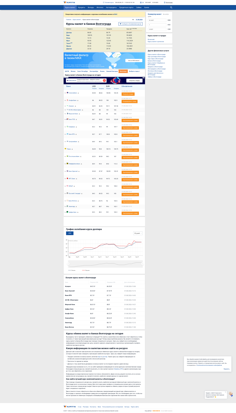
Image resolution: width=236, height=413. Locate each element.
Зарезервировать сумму (130, 120)
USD (169, 25)
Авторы (127, 407)
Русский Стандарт (74, 193)
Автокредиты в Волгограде (157, 69)
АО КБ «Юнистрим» (75, 110)
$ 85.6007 (148, 2)
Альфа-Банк (72, 100)
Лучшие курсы (109, 2)
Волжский (151, 39)
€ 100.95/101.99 (129, 2)
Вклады (91, 7)
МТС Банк (72, 178)
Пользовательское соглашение (112, 407)
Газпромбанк (73, 141)
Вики (99, 407)
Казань (102, 71)
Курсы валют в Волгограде (156, 54)
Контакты (93, 407)
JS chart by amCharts (73, 240)
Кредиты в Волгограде (155, 66)
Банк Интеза (73, 201)
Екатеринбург (94, 71)
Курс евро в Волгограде (155, 58)
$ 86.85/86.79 (119, 2)
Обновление (127, 86)
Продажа (101, 88)
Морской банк (73, 114)
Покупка (94, 88)
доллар (105, 357)
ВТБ (121, 369)
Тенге (69, 43)
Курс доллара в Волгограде (157, 56)
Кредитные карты (126, 7)
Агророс (71, 106)
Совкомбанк (73, 93)
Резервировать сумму (129, 101)
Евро (68, 35)
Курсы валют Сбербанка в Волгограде (156, 63)
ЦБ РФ (67, 71)
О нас (79, 407)
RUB (169, 20)
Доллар (69, 32)
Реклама (85, 407)
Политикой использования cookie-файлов (209, 365)
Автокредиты (111, 7)
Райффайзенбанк (74, 164)
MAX (115, 14)
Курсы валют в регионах (156, 41)
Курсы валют (70, 7)
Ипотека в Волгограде (155, 71)
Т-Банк (69, 149)
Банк (68, 86)
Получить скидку (128, 94)
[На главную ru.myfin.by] (70, 407)
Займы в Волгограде (154, 77)
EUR (169, 29)
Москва (73, 71)
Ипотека (100, 7)
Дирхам (69, 49)
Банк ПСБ (72, 119)
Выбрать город (134, 71)
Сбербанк (117, 369)
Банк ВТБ (72, 134)
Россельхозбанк (74, 156)
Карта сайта (135, 407)
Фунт (68, 41)
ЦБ (143, 2)
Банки (146, 7)
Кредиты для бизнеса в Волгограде (155, 73)
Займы (139, 7)
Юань (68, 38)
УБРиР (71, 186)
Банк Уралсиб (73, 171)
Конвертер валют (155, 14)
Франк (68, 46)
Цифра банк (72, 212)
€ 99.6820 (155, 2)
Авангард (72, 206)
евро (99, 357)
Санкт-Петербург (82, 71)
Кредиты (81, 7)
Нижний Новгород (112, 71)
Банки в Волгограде (154, 61)
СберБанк (72, 127)
